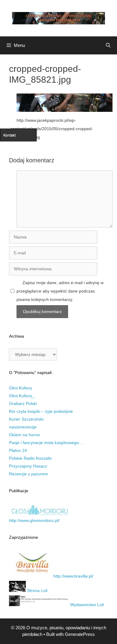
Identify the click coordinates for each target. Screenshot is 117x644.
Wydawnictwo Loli (86, 604)
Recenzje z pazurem (28, 473)
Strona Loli (36, 590)
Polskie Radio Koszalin (30, 458)
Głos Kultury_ (21, 395)
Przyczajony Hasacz (28, 466)
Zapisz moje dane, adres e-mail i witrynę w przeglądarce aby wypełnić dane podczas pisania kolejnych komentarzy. (60, 291)
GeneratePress (80, 634)
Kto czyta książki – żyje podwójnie (41, 411)
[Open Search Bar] (108, 45)
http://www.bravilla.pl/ (72, 576)
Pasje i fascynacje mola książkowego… (46, 442)
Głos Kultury (20, 387)
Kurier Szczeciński (26, 419)
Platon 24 (18, 450)
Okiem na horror (24, 434)
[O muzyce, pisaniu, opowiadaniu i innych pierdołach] (58, 17)
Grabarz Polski (23, 403)
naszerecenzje (23, 427)
